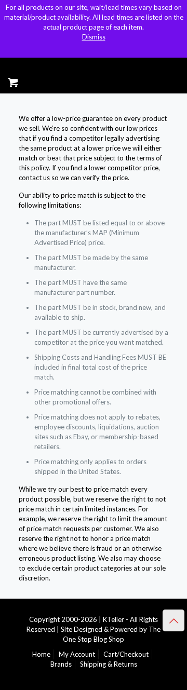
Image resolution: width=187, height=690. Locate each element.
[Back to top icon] (173, 620)
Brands (61, 664)
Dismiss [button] (93, 37)
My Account (77, 654)
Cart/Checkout (126, 654)
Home (41, 654)
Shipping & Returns (108, 664)
